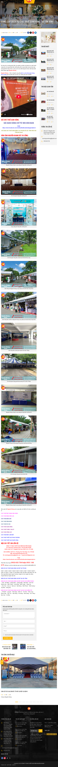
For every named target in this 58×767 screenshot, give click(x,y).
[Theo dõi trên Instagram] (5, 758)
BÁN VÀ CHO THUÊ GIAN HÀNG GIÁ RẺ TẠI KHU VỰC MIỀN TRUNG (17, 581)
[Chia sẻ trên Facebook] (28, 33)
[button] (2, 2)
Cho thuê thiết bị (16, 25)
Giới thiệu (9, 764)
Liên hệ (13, 764)
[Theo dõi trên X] (10, 758)
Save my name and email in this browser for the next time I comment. (19, 634)
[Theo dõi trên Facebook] (2, 758)
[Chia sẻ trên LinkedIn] (35, 33)
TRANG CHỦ (3, 764)
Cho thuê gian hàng (25, 25)
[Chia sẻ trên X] (31, 33)
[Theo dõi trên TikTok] (7, 758)
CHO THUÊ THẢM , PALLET (7, 529)
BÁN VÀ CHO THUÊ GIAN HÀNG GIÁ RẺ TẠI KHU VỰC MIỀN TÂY (16, 590)
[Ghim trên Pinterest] (33, 33)
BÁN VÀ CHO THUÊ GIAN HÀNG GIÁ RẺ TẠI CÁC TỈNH (14, 578)
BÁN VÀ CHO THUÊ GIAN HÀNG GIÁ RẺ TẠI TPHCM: (13, 568)
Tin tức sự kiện (7, 25)
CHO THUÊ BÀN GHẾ (6, 518)
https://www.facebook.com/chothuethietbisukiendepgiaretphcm (19, 559)
